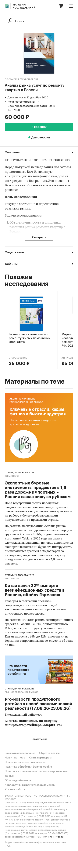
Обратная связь (49, 753)
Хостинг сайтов (15, 789)
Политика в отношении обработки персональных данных (37, 773)
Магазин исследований (24, 6)
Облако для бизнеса (18, 780)
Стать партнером (40, 757)
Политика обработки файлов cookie (28, 766)
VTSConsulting (18, 358)
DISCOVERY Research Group (21, 79)
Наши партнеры (15, 757)
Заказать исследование (20, 753)
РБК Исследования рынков (26, 402)
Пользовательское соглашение (25, 762)
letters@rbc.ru (55, 836)
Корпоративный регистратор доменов (30, 785)
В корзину (39, 126)
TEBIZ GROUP (12, 476)
